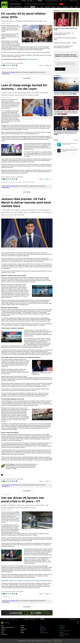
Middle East (7, 596)
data (7, 28)
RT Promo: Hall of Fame (64, 630)
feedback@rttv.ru (5, 73)
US (11, 596)
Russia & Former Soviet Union (16, 6)
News (2, 625)
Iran (2, 596)
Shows (71, 6)
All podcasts (76, 140)
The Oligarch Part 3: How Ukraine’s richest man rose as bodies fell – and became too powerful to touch (66, 113)
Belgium (3, 68)
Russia (20, 182)
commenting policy (14, 72)
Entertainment (65, 6)
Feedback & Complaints (64, 634)
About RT (61, 629)
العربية (2, 0)
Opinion (58, 6)
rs (13, 619)
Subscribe (60, 69)
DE (9, 0)
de (9, 619)
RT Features (47, 6)
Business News (8, 10)
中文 (16, 0)
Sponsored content (44, 632)
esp (5, 619)
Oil (16, 182)
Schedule (42, 630)
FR (11, 0)
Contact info (61, 632)
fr (11, 619)
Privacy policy (62, 627)
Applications (42, 627)
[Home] (4, 5)
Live (41, 625)
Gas (14, 182)
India (37, 6)
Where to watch (43, 629)
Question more (15, 4)
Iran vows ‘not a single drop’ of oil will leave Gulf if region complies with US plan (26, 580)
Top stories (57, 10)
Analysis (53, 6)
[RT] (23, 0)
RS (13, 0)
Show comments (27, 78)
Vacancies (61, 635)
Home (3, 10)
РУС (7, 0)
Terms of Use (62, 625)
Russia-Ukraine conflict (28, 182)
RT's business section (31, 59)
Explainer (6, 474)
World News (26, 6)
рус (7, 619)
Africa (42, 6)
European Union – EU (11, 68)
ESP (5, 0)
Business (32, 6)
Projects (76, 6)
